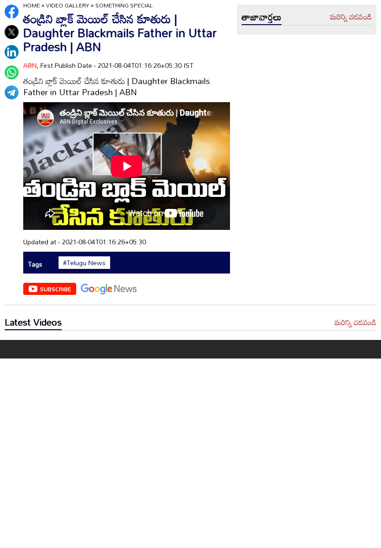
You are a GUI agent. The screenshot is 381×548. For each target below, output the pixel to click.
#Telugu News (84, 263)
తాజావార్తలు (262, 16)
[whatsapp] (12, 72)
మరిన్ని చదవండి (351, 17)
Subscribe (55, 288)
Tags (35, 264)
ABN (30, 65)
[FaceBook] (12, 12)
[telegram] (12, 92)
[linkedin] (12, 52)
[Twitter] (12, 32)
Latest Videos (33, 321)
